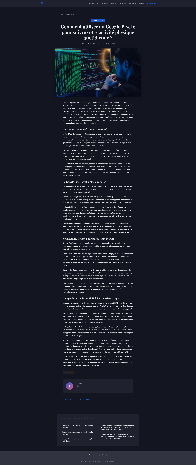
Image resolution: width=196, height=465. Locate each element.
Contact (104, 455)
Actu (98, 3)
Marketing (132, 3)
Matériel (141, 3)
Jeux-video (123, 3)
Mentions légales (94, 455)
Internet (114, 3)
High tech (105, 3)
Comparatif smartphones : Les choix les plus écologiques (77, 426)
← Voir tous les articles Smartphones (76, 399)
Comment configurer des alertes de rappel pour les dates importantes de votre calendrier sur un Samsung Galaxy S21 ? (117, 436)
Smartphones (151, 3)
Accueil (91, 3)
